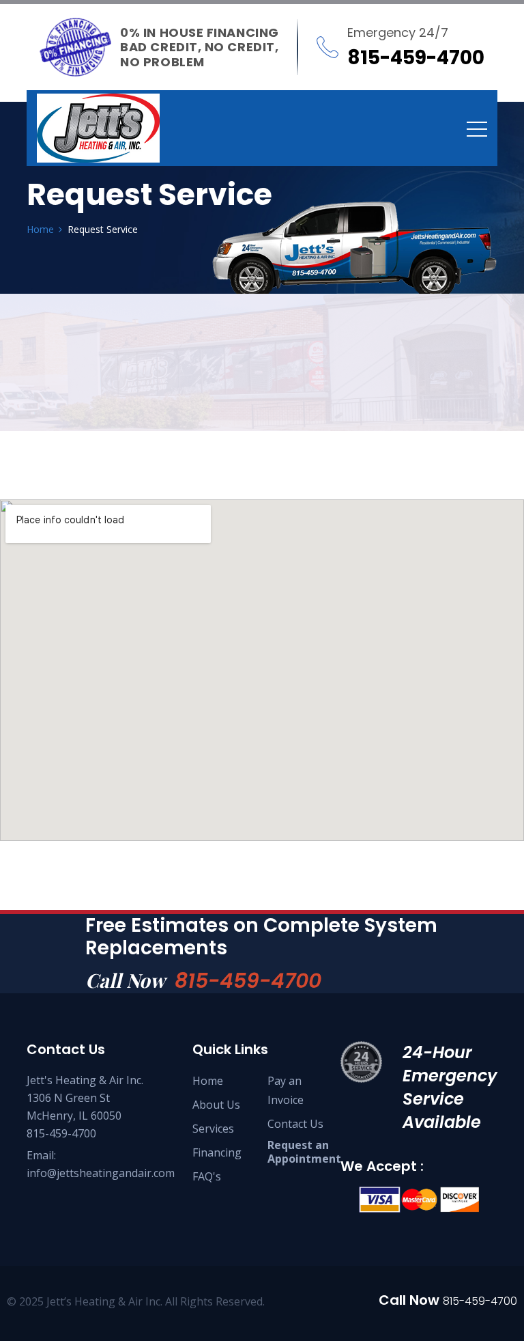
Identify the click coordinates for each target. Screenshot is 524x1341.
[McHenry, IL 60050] (98, 128)
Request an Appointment (304, 1151)
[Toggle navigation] (477, 128)
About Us (216, 1104)
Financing (217, 1152)
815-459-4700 (248, 980)
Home (207, 1080)
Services (213, 1128)
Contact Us (295, 1123)
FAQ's (206, 1176)
